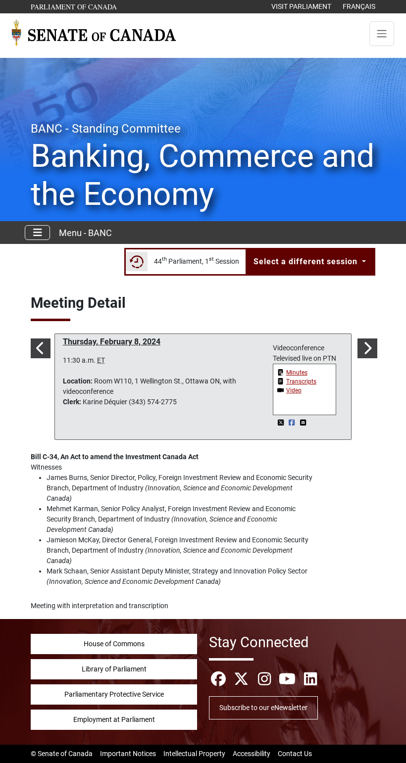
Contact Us (295, 754)
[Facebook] (293, 423)
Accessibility (251, 754)
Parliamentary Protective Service (114, 694)
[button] (40, 348)
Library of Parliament (114, 669)
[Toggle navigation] (381, 33)
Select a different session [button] (307, 261)
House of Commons (114, 644)
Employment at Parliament (114, 719)
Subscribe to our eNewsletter (263, 708)
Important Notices (128, 754)
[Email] (303, 423)
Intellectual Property (194, 754)
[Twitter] (281, 423)
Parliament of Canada (74, 6)
